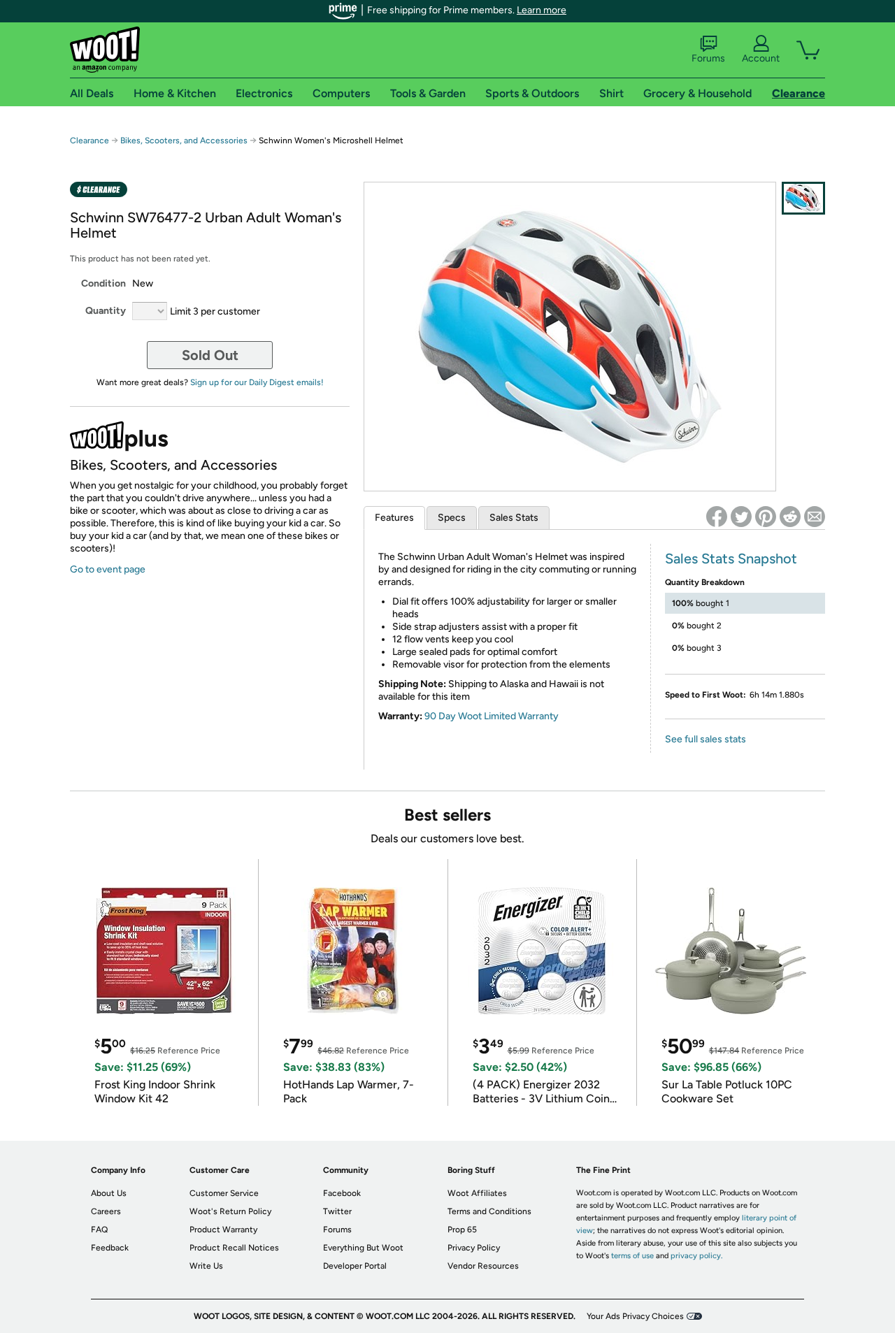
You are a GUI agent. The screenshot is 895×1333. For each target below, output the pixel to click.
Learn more (541, 10)
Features (394, 518)
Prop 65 (462, 1229)
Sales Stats (513, 518)
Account (761, 58)
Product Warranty (223, 1229)
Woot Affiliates (477, 1193)
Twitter (337, 1211)
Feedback (110, 1248)
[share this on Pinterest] (765, 516)
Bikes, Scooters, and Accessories (184, 140)
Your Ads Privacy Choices (635, 1316)
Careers (106, 1211)
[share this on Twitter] (741, 516)
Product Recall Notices (234, 1248)
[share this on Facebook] (716, 516)
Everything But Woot (363, 1248)
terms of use (632, 1255)
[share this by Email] (814, 516)
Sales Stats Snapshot (731, 558)
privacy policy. (696, 1255)
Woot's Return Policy (230, 1211)
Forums (708, 58)
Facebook (342, 1193)
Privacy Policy (474, 1248)
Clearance (89, 140)
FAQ (99, 1229)
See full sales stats (705, 739)
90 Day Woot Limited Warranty (491, 716)
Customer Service (224, 1193)
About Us (109, 1193)
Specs (452, 518)
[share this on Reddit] (790, 516)
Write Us (206, 1266)
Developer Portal (355, 1266)
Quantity (105, 311)
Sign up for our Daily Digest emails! (257, 382)
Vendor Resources (483, 1266)
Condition (103, 283)
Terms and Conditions (489, 1211)
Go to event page (107, 569)
